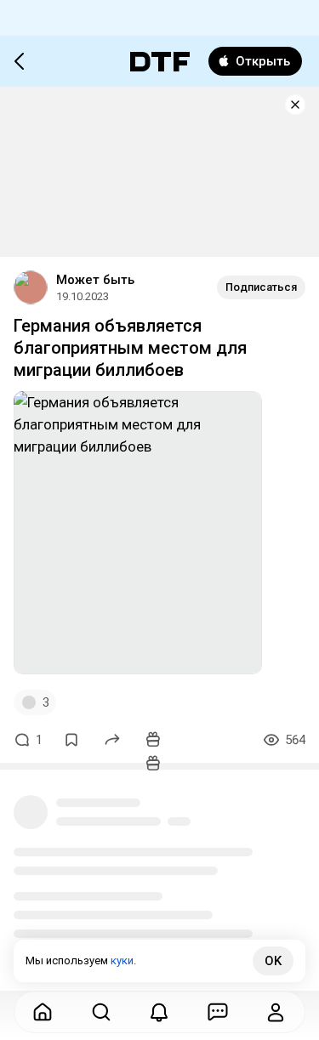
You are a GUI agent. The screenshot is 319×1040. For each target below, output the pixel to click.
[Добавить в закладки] (71, 740)
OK (273, 961)
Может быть (95, 279)
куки (122, 960)
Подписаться (261, 287)
